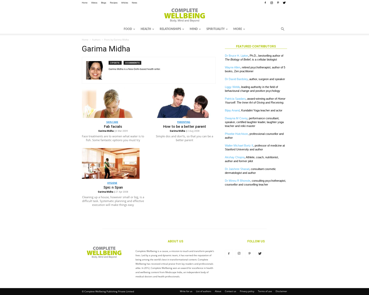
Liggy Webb (232, 87)
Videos (94, 2)
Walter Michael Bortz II (239, 145)
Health (146, 29)
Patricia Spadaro (235, 98)
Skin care (112, 122)
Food (128, 29)
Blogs (103, 2)
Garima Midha (106, 131)
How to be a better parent (184, 126)
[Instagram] (271, 2)
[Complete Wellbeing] (184, 15)
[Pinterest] (278, 2)
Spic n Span (113, 187)
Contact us (230, 291)
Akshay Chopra (234, 157)
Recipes (114, 2)
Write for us (186, 291)
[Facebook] (265, 2)
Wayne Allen (232, 67)
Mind (194, 29)
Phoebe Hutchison (236, 133)
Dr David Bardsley (236, 79)
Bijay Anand (232, 110)
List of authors (203, 291)
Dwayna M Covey (236, 118)
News (134, 2)
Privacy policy (247, 291)
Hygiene (112, 183)
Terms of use (265, 291)
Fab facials (113, 126)
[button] (282, 29)
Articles (124, 2)
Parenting (183, 122)
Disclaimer (281, 291)
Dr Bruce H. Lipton (236, 55)
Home (84, 2)
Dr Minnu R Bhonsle (237, 180)
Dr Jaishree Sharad (237, 169)
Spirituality (215, 29)
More (237, 29)
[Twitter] (284, 2)
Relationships (170, 29)
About (218, 291)
